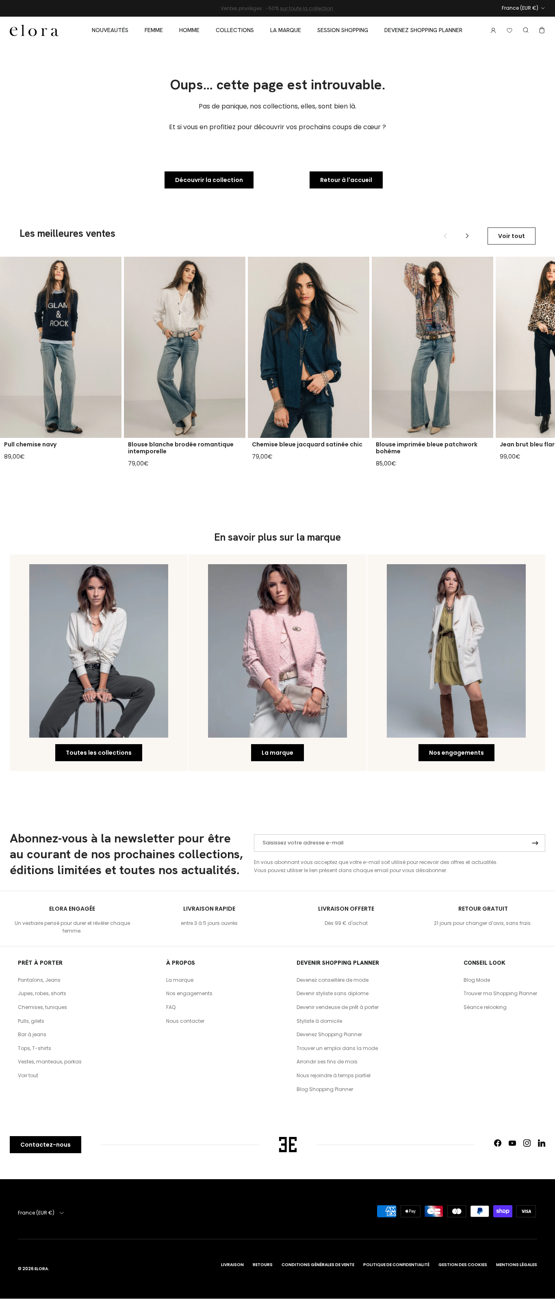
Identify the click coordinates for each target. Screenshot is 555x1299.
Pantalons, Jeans (39, 979)
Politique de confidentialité (396, 1265)
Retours (263, 1265)
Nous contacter (185, 1021)
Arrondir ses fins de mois (327, 1061)
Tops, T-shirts (34, 1048)
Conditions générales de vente (318, 1265)
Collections (235, 30)
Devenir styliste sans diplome (333, 993)
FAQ (171, 1007)
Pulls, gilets (31, 1021)
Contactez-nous (45, 1145)
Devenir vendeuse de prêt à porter (338, 1007)
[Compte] (491, 30)
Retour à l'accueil (346, 180)
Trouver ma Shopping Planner (500, 993)
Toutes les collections (99, 753)
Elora (41, 1269)
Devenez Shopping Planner (423, 30)
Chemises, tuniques (42, 1007)
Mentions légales (516, 1265)
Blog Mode (477, 979)
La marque (285, 30)
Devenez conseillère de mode (333, 979)
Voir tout (511, 236)
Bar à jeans (32, 1034)
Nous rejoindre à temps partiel (334, 1075)
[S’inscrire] (535, 843)
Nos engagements (456, 753)
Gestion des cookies (462, 1265)
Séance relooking (485, 1007)
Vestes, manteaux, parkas (50, 1061)
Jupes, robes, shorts (42, 993)
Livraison (232, 1265)
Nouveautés (110, 30)
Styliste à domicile (319, 1021)
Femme (154, 30)
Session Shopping (342, 30)
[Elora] (34, 30)
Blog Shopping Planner (325, 1089)
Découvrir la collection (209, 180)
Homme (189, 30)
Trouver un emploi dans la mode (337, 1048)
